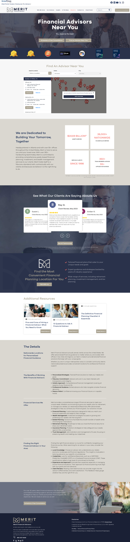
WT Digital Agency (105, 530)
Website (38, 92)
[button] (112, 2)
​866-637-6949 (21, 537)
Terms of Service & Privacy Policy (86, 528)
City (80, 70)
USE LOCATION (79, 96)
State (55, 70)
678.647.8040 (31, 102)
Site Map (74, 528)
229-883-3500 (31, 87)
